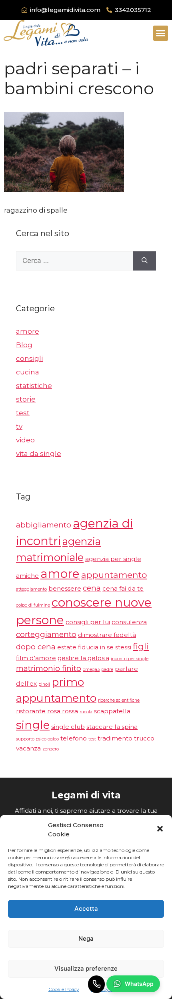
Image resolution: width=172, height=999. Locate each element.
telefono (73, 738)
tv (19, 426)
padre (107, 669)
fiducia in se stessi (104, 647)
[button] (160, 829)
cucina (27, 372)
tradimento (115, 738)
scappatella (112, 711)
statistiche (34, 386)
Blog (24, 345)
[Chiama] (96, 984)
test (23, 413)
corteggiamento (46, 634)
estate (66, 647)
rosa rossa (62, 711)
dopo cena (36, 646)
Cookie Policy (63, 989)
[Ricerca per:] (74, 261)
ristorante (31, 711)
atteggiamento (31, 589)
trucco (144, 738)
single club (68, 726)
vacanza (28, 748)
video (25, 440)
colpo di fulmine (33, 605)
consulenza (129, 622)
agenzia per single (113, 559)
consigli (29, 358)
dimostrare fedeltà (107, 635)
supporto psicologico (37, 739)
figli (141, 646)
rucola (86, 711)
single (33, 725)
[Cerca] (144, 261)
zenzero (50, 749)
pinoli (44, 684)
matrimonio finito (48, 668)
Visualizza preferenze (86, 968)
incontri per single (129, 658)
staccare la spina (112, 726)
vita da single (38, 454)
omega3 (91, 669)
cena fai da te (123, 588)
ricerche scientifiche (119, 700)
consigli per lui (88, 622)
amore (27, 331)
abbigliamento (43, 524)
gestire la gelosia (83, 658)
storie (26, 399)
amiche (27, 575)
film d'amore (36, 658)
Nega (86, 938)
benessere (64, 588)
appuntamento (114, 574)
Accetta (86, 908)
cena (92, 588)
